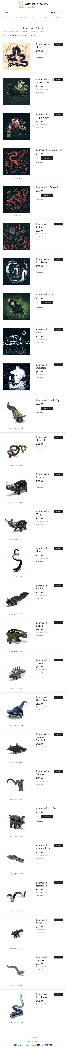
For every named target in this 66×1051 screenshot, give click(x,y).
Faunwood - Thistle (42, 661)
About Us (59, 17)
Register (31, 21)
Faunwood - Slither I (42, 46)
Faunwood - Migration (42, 366)
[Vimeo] (54, 12)
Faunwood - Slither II (42, 439)
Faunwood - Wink (42, 921)
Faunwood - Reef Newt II (42, 996)
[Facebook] (52, 12)
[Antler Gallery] (33, 2)
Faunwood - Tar (44, 294)
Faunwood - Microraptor (49, 150)
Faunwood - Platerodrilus (49, 187)
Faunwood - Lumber (42, 476)
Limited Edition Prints (21, 17)
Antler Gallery (35, 1041)
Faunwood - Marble (46, 808)
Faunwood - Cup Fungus (42, 116)
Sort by (5, 35)
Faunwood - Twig (42, 513)
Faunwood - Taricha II (42, 958)
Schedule (40, 17)
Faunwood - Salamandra (42, 884)
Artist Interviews (49, 17)
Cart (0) (62, 12)
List (34, 35)
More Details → (40, 57)
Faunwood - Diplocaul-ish (43, 847)
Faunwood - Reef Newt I (42, 261)
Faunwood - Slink (42, 550)
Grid (28, 35)
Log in (35, 21)
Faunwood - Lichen (42, 624)
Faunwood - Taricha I (42, 773)
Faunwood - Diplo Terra (42, 698)
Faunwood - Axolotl (42, 587)
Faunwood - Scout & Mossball (42, 737)
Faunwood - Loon (42, 331)
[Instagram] (56, 12)
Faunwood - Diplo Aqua (48, 400)
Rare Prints (32, 17)
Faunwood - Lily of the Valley (44, 81)
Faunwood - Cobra (42, 225)
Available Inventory (9, 17)
